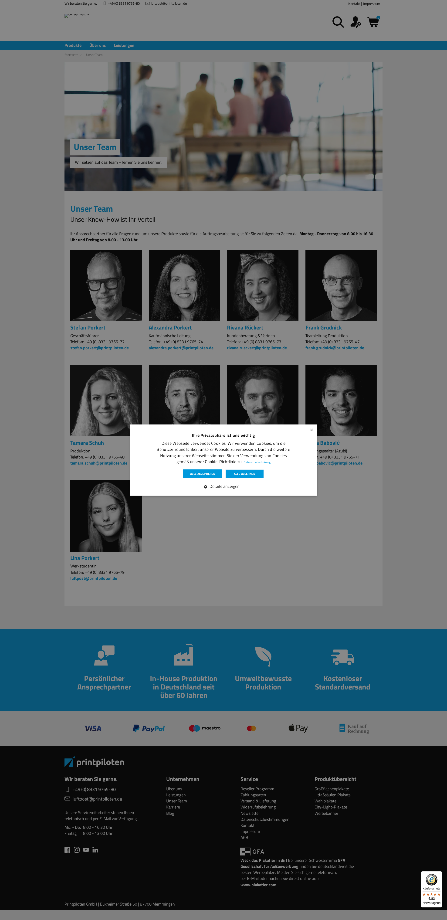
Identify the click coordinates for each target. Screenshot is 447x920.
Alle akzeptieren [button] (202, 473)
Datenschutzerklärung (257, 462)
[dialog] (223, 460)
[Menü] (439, 874)
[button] (223, 486)
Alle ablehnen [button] (244, 473)
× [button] (311, 429)
